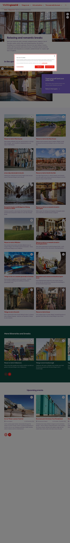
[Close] (54, 55)
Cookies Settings (20, 66)
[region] (35, 62)
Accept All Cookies (50, 66)
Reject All (39, 66)
